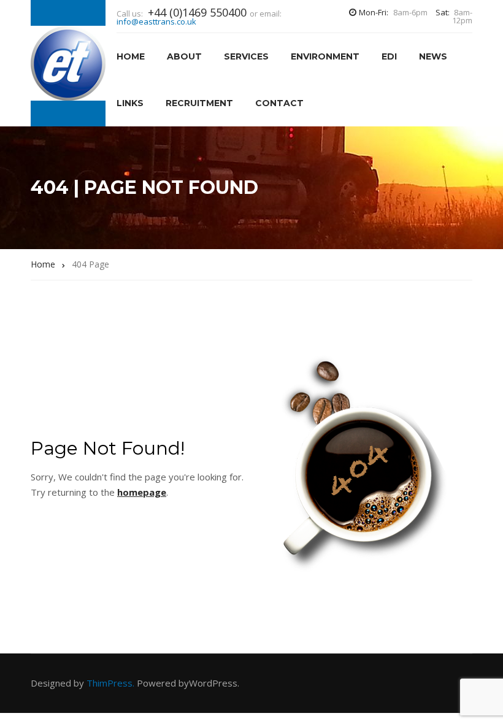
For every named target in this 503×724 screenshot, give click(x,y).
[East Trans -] (68, 63)
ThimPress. (110, 683)
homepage (141, 492)
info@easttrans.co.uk (156, 21)
